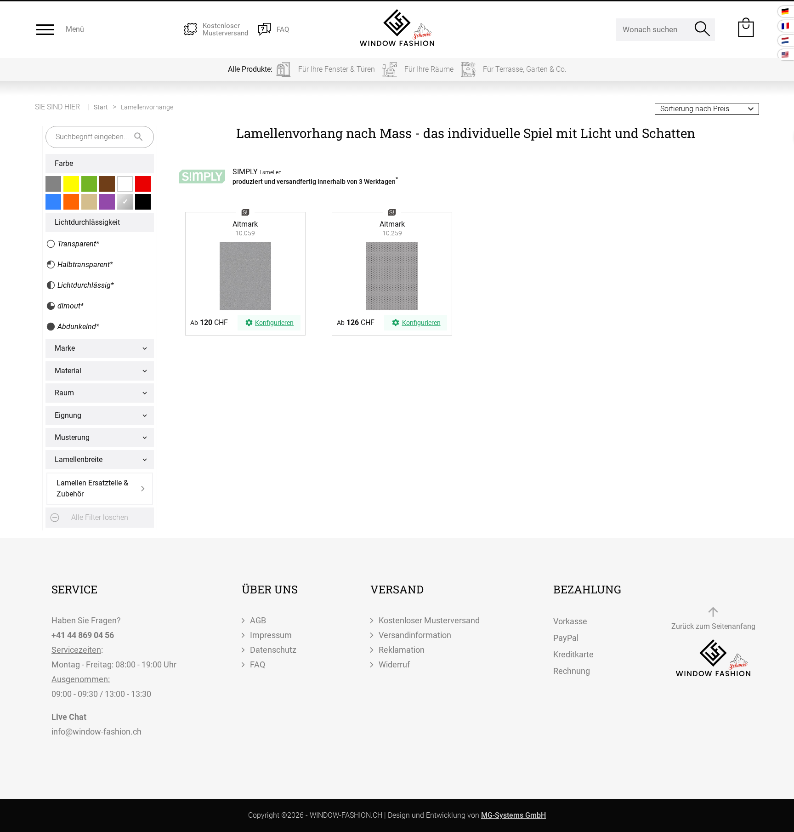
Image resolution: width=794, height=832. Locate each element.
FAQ (257, 664)
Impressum (271, 635)
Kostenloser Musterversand (429, 620)
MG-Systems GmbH (513, 815)
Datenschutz (273, 650)
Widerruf (394, 664)
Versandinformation (415, 635)
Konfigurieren (274, 322)
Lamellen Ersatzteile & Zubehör (92, 488)
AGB (258, 620)
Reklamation (402, 650)
